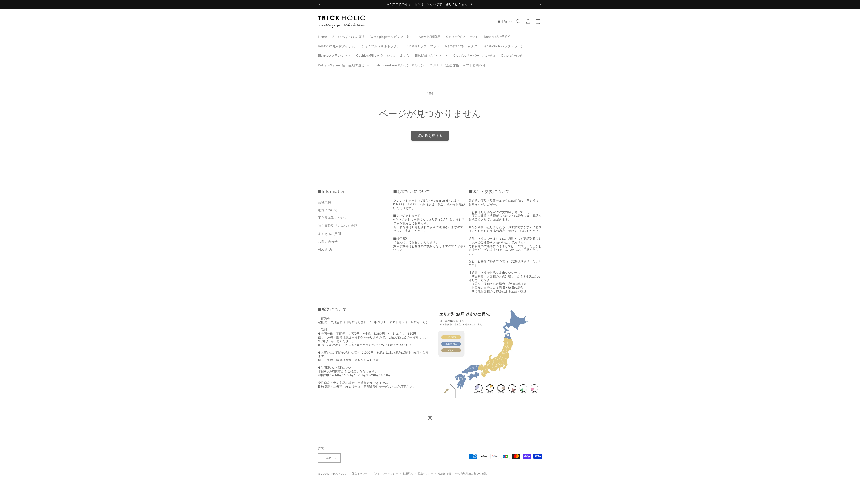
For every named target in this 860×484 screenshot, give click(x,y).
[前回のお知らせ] (320, 4)
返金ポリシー (360, 473)
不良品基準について (332, 218)
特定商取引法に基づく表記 (337, 225)
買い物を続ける (430, 136)
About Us (325, 249)
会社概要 (324, 202)
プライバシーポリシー (385, 473)
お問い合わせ (328, 241)
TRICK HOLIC (338, 473)
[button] (343, 65)
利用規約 (408, 473)
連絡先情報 (444, 473)
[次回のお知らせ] (540, 4)
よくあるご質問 (329, 234)
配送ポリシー (425, 473)
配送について (328, 210)
